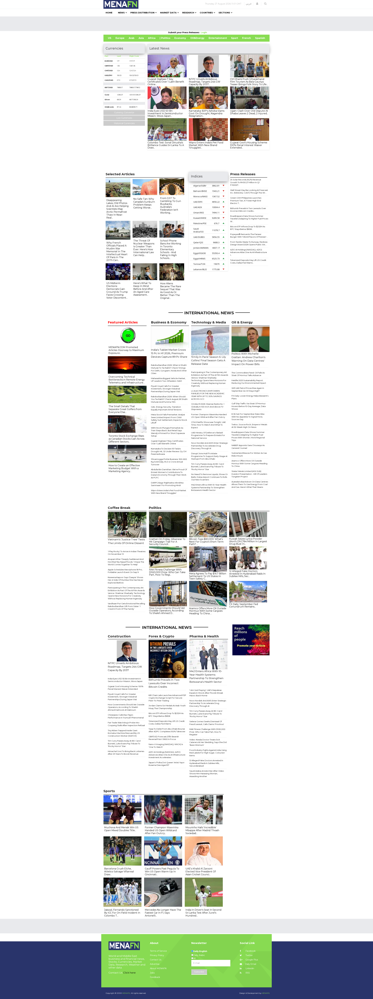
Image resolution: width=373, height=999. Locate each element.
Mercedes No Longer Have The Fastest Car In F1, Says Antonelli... (163, 912)
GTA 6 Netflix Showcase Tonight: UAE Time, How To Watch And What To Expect (208, 425)
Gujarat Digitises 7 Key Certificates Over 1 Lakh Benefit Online (167, 442)
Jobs (152, 972)
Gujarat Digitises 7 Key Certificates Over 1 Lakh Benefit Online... (166, 82)
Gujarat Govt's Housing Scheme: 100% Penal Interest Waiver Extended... (249, 145)
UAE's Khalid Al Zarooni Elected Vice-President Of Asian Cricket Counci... (200, 871)
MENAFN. (126, 993)
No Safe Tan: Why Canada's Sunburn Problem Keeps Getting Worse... (144, 203)
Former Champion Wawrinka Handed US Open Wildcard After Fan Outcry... (161, 830)
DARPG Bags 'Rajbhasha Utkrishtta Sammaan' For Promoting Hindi (167, 484)
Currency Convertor (124, 112)
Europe (120, 38)
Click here (129, 972)
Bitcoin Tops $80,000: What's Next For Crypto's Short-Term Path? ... (206, 542)
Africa (151, 38)
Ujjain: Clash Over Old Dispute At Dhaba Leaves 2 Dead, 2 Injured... (249, 112)
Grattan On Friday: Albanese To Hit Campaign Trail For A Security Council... (167, 542)
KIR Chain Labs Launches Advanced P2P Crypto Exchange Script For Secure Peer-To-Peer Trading (167, 698)
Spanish (260, 38)
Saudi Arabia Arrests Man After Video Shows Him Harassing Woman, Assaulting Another (206, 773)
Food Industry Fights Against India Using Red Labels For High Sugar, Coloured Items (208, 753)
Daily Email (250, 964)
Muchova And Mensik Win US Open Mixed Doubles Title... (121, 829)
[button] (257, 3)
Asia (141, 38)
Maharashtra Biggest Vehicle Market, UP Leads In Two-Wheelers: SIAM (168, 379)
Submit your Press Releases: (184, 32)
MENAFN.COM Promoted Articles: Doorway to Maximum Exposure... (126, 350)
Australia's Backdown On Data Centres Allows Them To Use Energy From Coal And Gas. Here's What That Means (250, 484)
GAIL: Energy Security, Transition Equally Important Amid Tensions (166, 408)
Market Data (168, 12)
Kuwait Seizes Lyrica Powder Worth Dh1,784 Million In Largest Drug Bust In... (248, 541)
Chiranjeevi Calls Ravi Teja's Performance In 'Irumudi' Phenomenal (126, 716)
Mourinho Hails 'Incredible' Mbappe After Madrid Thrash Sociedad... (202, 830)
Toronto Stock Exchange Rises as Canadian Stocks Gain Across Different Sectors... (126, 439)
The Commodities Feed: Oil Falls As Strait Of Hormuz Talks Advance (248, 374)
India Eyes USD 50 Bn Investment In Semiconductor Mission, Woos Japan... (165, 113)
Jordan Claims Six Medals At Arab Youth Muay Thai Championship (167, 706)
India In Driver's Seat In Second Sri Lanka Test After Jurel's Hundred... (203, 912)
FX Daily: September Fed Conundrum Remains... (243, 605)
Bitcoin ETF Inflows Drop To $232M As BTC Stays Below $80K (166, 714)
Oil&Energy (197, 38)
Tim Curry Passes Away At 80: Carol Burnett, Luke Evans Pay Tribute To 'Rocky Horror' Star (207, 466)
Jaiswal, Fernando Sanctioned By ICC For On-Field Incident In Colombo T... (122, 912)
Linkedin (249, 968)
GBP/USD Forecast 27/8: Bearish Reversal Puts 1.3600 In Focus (164, 737)
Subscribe (199, 971)
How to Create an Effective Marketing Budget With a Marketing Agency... (124, 468)
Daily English (200, 951)
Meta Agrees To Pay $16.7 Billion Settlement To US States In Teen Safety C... (207, 576)
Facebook (250, 951)
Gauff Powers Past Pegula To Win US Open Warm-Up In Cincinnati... (162, 871)
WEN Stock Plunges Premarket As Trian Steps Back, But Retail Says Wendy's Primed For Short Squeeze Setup (168, 432)
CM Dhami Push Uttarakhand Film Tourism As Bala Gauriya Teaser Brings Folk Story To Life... (249, 82)
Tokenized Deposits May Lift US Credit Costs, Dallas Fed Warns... (248, 261)
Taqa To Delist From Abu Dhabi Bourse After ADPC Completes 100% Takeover (167, 730)
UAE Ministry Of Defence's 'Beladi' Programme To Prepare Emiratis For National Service (208, 435)
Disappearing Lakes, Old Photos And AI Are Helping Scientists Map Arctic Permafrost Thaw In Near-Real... (117, 209)
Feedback (155, 977)
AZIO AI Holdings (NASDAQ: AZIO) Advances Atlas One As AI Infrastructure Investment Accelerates (167, 755)
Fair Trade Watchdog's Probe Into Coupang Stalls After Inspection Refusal (126, 724)
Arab (131, 38)
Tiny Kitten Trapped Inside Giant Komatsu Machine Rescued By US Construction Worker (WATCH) (124, 733)
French (246, 38)
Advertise (155, 964)
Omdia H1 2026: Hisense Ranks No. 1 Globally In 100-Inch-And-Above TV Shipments (207, 406)
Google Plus (251, 959)
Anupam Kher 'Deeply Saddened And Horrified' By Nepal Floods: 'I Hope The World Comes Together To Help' (126, 562)
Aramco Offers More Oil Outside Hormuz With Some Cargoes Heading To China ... (207, 611)
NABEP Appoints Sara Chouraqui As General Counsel (248, 446)
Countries (206, 12)
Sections (224, 12)
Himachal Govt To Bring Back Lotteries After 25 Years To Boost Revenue (126, 752)
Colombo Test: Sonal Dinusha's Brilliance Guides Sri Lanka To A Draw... (166, 145)
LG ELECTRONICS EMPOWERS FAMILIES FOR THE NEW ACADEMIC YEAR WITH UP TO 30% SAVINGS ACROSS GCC (208, 395)
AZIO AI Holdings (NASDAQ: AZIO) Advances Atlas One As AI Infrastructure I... (248, 252)
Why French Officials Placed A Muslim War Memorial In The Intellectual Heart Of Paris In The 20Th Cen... (116, 251)
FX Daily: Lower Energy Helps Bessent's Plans (250, 397)
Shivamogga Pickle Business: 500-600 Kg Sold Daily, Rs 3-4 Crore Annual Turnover (169, 462)
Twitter (249, 955)
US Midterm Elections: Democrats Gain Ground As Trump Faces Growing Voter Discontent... (117, 290)
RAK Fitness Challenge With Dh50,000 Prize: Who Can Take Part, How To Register (207, 732)
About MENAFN (158, 968)
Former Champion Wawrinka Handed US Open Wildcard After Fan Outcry (209, 415)
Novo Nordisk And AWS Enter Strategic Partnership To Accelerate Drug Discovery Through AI (209, 445)
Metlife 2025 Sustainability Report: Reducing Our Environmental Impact (249, 381)
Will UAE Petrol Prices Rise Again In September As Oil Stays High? (248, 389)
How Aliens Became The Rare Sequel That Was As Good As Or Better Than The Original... (170, 290)
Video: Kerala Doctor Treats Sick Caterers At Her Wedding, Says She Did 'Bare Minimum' (208, 742)
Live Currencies (124, 118)
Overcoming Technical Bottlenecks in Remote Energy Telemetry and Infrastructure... (127, 379)
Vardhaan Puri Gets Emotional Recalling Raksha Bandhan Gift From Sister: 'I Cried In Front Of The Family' (126, 606)
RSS (247, 972)
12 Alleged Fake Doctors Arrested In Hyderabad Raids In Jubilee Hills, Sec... (247, 574)
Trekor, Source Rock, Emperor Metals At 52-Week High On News (249, 425)
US (109, 38)
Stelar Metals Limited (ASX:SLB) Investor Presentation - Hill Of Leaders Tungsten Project (249, 474)
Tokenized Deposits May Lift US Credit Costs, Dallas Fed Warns (167, 722)
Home (109, 12)
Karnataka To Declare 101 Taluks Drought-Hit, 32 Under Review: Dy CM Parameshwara (168, 451)
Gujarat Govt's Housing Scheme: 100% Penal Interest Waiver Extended (125, 687)
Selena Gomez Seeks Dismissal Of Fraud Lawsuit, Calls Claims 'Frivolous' (206, 722)
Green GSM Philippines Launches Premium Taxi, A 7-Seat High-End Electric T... (245, 200)
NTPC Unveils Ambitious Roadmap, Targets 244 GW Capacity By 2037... (204, 82)
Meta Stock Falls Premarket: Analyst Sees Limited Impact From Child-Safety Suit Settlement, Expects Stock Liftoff (169, 418)
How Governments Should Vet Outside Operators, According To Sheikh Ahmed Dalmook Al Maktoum (126, 707)
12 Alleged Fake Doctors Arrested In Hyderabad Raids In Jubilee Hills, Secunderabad (206, 763)
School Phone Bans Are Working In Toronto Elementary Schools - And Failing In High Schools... (170, 249)
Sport (234, 38)
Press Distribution (142, 12)
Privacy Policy (157, 955)
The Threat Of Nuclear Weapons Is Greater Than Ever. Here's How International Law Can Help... (143, 248)
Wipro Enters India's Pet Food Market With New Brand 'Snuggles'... (206, 145)
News (121, 12)
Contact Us (155, 959)
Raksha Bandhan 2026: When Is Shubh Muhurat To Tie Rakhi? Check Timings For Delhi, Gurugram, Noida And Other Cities (169, 369)
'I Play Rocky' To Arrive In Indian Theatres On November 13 (126, 552)
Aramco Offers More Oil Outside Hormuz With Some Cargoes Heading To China (249, 463)
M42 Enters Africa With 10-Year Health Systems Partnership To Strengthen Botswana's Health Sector (208, 487)
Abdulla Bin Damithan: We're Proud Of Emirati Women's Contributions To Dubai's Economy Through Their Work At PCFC (169, 473)
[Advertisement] (186, 23)
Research (188, 12)
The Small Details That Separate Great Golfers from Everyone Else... (125, 409)
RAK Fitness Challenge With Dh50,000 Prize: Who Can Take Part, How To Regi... (167, 572)
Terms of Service (158, 951)
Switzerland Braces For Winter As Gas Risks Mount (249, 454)
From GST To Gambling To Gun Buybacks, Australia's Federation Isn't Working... (170, 205)
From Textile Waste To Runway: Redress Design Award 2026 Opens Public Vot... (248, 243)
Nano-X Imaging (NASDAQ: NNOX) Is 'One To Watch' (166, 745)
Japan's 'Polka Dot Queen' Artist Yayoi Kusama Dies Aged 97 (166, 763)
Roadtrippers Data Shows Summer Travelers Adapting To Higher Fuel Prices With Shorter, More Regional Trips (248, 436)
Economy (180, 38)
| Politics (165, 38)
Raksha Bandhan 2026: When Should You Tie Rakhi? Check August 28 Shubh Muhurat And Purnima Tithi (169, 399)
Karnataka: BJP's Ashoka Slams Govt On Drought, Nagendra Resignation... (206, 113)
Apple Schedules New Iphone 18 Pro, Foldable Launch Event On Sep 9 (125, 571)
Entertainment (218, 38)
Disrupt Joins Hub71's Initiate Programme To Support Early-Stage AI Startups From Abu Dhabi (209, 456)
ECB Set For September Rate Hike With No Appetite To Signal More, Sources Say (248, 417)
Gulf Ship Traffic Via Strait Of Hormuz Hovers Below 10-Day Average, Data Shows (249, 406)
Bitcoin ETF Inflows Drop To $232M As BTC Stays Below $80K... (247, 227)
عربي (249, 3)
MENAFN (266, 993)
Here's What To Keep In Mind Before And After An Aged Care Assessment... (143, 289)
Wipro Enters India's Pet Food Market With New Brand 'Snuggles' (168, 491)
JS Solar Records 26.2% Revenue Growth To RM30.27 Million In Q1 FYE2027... (245, 182)
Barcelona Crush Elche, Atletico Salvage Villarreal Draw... (119, 871)
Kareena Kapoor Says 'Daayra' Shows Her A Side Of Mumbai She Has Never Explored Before (125, 580)
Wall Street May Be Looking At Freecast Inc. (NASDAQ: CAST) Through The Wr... (249, 191)
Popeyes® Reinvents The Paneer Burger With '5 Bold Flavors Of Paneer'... (249, 235)
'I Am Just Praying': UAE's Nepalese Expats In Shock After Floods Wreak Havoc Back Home (206, 693)
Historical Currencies (124, 123)
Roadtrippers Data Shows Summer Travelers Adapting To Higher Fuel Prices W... (249, 219)
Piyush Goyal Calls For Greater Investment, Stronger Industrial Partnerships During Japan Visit (165, 389)
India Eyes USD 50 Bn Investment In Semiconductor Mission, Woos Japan (125, 680)
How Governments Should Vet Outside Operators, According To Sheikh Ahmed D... (167, 611)
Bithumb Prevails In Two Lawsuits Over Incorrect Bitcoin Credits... (248, 209)
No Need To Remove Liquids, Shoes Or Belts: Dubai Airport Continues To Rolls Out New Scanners (209, 477)
